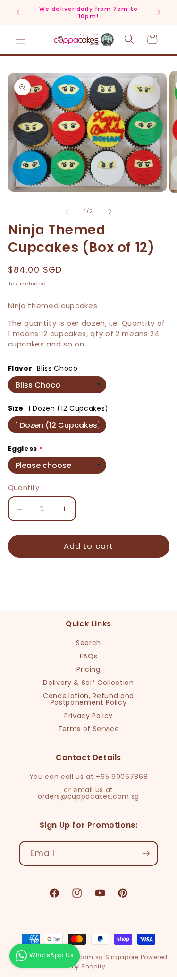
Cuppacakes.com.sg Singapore (87, 957)
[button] (20, 39)
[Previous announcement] (18, 12)
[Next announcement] (159, 12)
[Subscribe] (146, 853)
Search (88, 643)
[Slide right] (110, 211)
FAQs (89, 656)
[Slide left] (66, 211)
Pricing (88, 669)
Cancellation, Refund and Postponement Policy (88, 699)
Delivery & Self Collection (88, 682)
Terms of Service (88, 729)
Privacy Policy (88, 715)
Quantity (24, 488)
